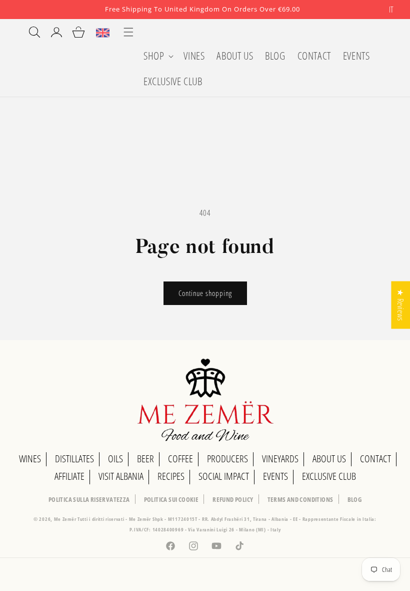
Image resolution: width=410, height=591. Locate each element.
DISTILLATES (74, 458)
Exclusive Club (329, 476)
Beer (145, 458)
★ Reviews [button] (400, 305)
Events (275, 476)
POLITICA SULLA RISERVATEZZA (89, 499)
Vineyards (280, 458)
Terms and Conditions (301, 499)
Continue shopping (205, 293)
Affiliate (69, 476)
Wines (30, 458)
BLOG (355, 499)
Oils (115, 458)
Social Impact (223, 476)
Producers (227, 458)
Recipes (171, 476)
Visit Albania (121, 476)
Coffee (180, 458)
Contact (375, 458)
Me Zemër (66, 518)
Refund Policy (232, 499)
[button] (158, 56)
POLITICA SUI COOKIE (171, 499)
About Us (329, 458)
